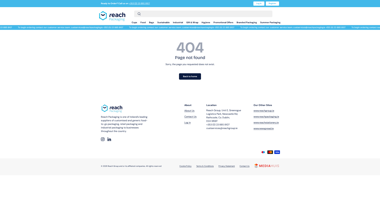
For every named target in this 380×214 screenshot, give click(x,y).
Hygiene (206, 22)
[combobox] (203, 14)
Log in (187, 122)
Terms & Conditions (205, 166)
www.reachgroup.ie (264, 110)
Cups (134, 22)
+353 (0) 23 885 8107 (139, 3)
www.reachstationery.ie (266, 122)
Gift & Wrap (192, 22)
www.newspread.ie (264, 128)
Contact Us (190, 116)
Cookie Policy (185, 166)
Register (272, 3)
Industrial (178, 22)
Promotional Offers (223, 22)
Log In (259, 3)
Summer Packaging (270, 22)
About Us (189, 110)
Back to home (190, 76)
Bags (151, 22)
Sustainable (163, 22)
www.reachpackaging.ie (266, 116)
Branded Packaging (247, 22)
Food (143, 22)
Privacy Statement (226, 166)
